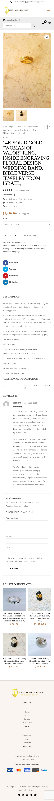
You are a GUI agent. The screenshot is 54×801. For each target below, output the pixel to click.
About (27, 715)
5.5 (32, 385)
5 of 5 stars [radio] (32, 512)
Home (5, 127)
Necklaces (27, 736)
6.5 (37, 385)
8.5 (48, 385)
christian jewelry (33, 245)
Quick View (14, 608)
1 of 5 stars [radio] (21, 512)
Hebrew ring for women (24, 249)
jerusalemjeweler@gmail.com (36, 1)
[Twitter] (35, 795)
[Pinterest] (23, 795)
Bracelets (27, 743)
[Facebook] (18, 795)
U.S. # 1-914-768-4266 (18, 1)
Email (9, 547)
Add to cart (31, 235)
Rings (11, 127)
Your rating (12, 512)
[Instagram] (27, 795)
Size (5, 218)
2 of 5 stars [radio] (24, 512)
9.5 (25, 388)
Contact (27, 719)
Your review (12, 518)
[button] (46, 36)
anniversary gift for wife (17, 245)
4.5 (26, 385)
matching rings (14, 252)
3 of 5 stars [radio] (27, 512)
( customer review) (22, 190)
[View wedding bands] (8, 115)
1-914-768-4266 (27, 759)
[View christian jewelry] (21, 115)
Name (9, 536)
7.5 (43, 385)
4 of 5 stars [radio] (29, 512)
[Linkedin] (31, 795)
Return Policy (27, 722)
